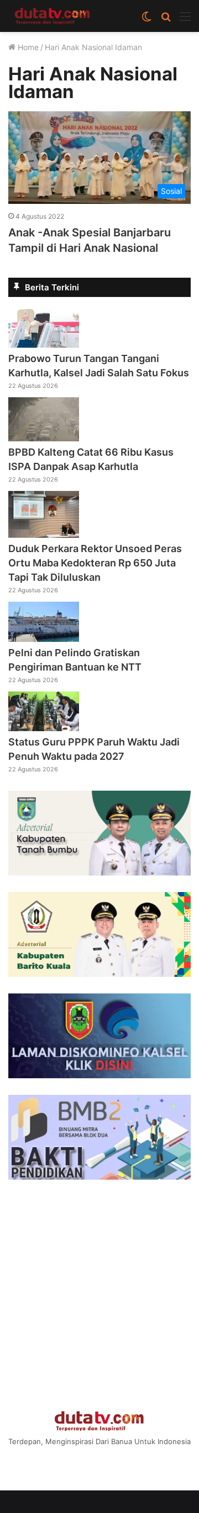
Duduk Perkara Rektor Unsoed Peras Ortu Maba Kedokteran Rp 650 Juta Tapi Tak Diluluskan (95, 563)
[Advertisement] (99, 1295)
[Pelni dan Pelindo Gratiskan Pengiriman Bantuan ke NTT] (43, 638)
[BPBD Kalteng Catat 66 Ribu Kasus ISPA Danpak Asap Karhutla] (43, 438)
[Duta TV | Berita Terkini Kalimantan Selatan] (52, 16)
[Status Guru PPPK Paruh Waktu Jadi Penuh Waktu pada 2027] (43, 727)
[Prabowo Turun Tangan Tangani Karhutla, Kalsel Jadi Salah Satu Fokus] (43, 344)
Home (27, 47)
